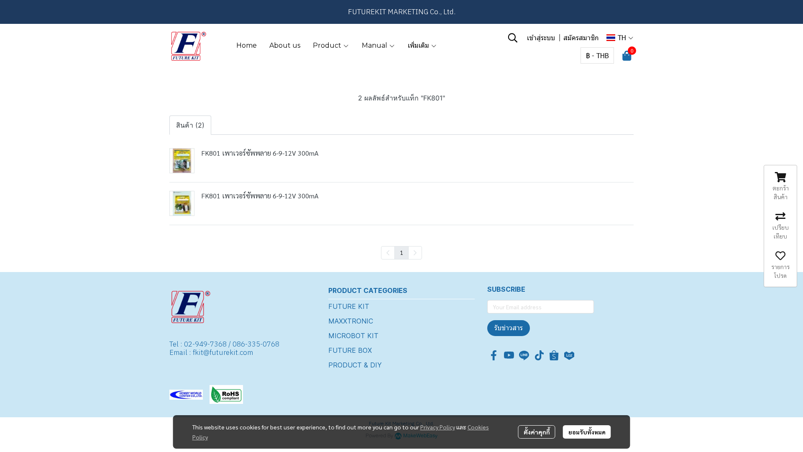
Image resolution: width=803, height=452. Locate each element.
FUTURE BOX (350, 350)
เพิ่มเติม (419, 45)
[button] (513, 38)
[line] (524, 355)
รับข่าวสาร (508, 328)
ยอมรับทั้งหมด (587, 432)
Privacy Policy (437, 427)
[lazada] (569, 355)
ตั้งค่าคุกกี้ (537, 432)
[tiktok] (539, 355)
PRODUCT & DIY (355, 365)
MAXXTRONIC (350, 321)
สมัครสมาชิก (581, 37)
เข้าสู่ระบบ (541, 37)
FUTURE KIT (348, 306)
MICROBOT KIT (353, 335)
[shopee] (554, 355)
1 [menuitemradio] (401, 252)
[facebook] (494, 355)
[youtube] (509, 355)
